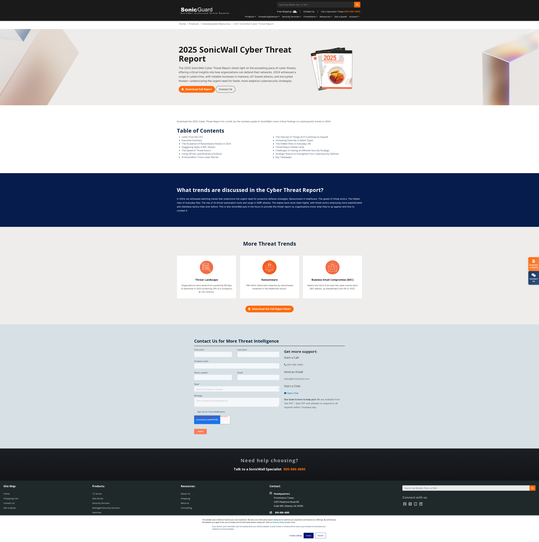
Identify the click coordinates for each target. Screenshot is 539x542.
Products (249, 16)
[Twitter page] (410, 503)
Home (182, 23)
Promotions (309, 16)
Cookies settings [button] (295, 535)
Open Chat (292, 393)
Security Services (290, 16)
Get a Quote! (340, 16)
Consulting (186, 507)
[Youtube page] (415, 503)
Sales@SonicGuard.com (296, 378)
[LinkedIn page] (420, 503)
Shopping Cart (11, 498)
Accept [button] (308, 535)
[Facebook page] (404, 503)
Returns (185, 503)
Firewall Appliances (268, 16)
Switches (96, 512)
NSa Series (97, 498)
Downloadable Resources (216, 23)
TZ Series (97, 493)
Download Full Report (198, 89)
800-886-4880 (352, 11)
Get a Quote (10, 507)
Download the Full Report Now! (271, 309)
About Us (185, 493)
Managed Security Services (106, 507)
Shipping (185, 498)
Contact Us (308, 11)
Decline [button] (321, 535)
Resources (325, 16)
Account (353, 16)
